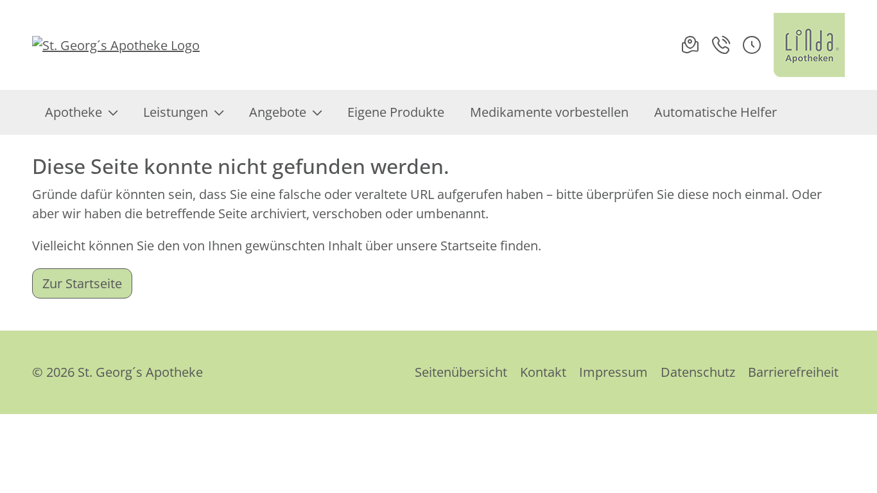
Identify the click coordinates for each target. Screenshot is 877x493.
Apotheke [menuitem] (73, 112)
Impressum (613, 372)
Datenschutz (698, 372)
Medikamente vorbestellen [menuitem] (549, 112)
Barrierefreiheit (793, 372)
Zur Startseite (82, 283)
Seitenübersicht (461, 372)
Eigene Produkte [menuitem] (395, 112)
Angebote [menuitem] (277, 112)
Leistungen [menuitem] (175, 112)
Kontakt (543, 372)
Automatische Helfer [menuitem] (715, 112)
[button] (752, 45)
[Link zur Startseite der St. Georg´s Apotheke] (116, 45)
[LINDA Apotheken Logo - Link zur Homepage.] (809, 45)
